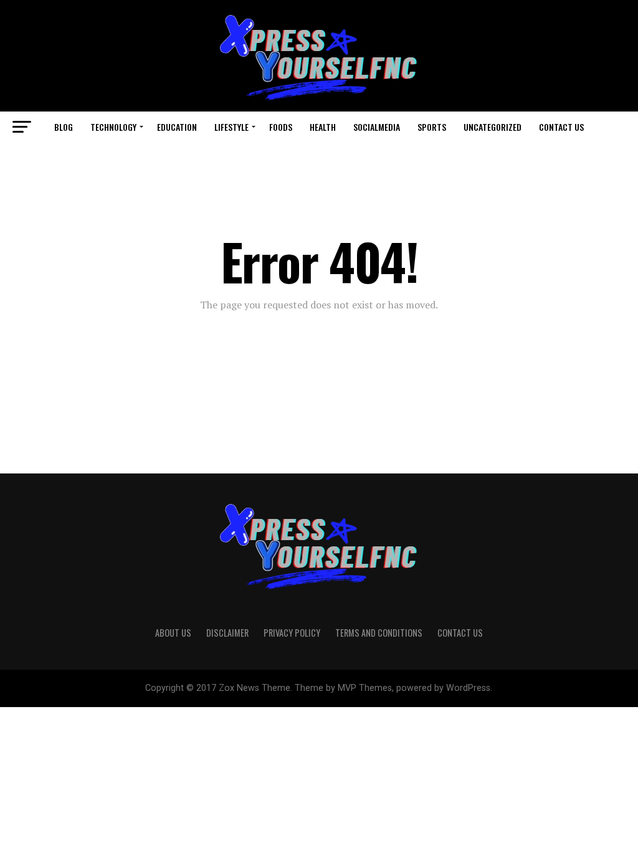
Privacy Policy (292, 632)
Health (323, 126)
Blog (63, 126)
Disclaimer (227, 632)
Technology (113, 126)
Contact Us (561, 126)
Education (177, 126)
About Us (173, 632)
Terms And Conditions (378, 632)
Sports (431, 126)
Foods (280, 126)
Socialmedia (376, 126)
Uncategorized (492, 126)
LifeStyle (231, 126)
